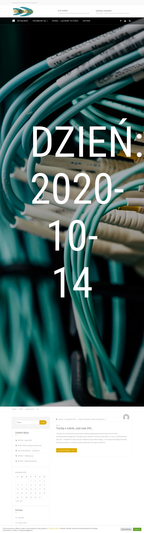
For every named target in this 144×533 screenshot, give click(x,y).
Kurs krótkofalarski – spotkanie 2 (29, 451)
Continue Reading (65, 450)
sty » (21, 501)
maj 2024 (21, 518)
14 (26, 489)
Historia (86, 21)
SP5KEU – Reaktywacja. (26, 456)
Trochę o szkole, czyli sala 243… (74, 428)
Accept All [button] (137, 529)
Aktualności (22, 21)
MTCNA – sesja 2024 (25, 440)
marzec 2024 (22, 523)
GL (59, 425)
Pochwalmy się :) (40, 21)
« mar (17, 501)
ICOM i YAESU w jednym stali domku (30, 445)
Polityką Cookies (53, 528)
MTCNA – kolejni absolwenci (27, 461)
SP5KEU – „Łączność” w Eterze (65, 21)
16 (35, 489)
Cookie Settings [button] (126, 529)
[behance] (130, 20)
